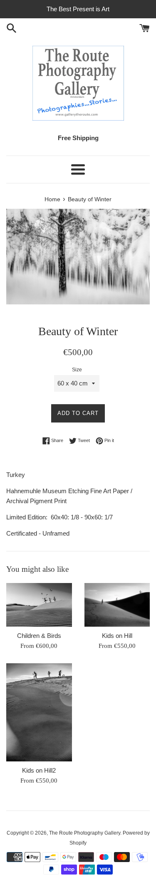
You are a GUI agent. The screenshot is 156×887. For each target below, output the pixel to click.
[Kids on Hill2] (39, 712)
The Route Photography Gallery (84, 833)
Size (77, 370)
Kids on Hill (117, 635)
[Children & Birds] (39, 605)
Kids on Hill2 (39, 770)
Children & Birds (39, 635)
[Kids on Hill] (117, 605)
